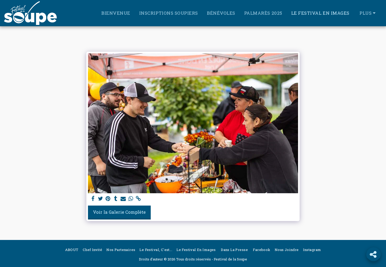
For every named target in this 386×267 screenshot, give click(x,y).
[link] (138, 199)
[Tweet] (100, 199)
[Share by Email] (123, 199)
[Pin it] (108, 199)
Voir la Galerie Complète (119, 212)
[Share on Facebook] (93, 199)
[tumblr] (115, 199)
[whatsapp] (131, 199)
